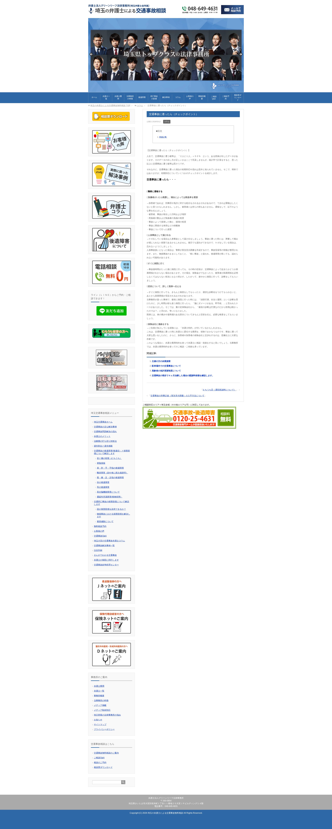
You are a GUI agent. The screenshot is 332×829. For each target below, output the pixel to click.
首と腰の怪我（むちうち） (109, 458)
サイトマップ (100, 724)
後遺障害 (142, 97)
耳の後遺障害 (103, 487)
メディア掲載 (100, 705)
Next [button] (241, 54)
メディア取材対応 (102, 710)
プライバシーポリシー (104, 729)
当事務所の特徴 (130, 97)
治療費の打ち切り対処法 (105, 441)
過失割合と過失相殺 (103, 446)
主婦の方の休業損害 (161, 361)
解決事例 (166, 97)
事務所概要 (202, 97)
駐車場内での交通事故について (166, 366)
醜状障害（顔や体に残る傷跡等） (112, 473)
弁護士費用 (118, 97)
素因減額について (105, 521)
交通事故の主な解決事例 (105, 427)
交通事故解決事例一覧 (104, 545)
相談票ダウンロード (237, 97)
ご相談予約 (225, 97)
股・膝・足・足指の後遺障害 (110, 477)
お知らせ (98, 720)
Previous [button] (91, 54)
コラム (178, 97)
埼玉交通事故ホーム (103, 422)
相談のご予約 (100, 762)
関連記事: (163, 137)
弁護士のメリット (102, 436)
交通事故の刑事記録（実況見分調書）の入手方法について (177, 396)
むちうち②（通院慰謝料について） (219, 390)
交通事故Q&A (100, 536)
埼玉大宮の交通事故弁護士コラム (109, 541)
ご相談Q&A (214, 97)
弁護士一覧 (106, 97)
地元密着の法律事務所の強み (107, 715)
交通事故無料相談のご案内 (106, 753)
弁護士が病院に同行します (106, 560)
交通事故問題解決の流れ (105, 431)
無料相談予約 (100, 526)
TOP (110, 105)
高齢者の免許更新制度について (166, 371)
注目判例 (98, 550)
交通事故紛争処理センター (106, 565)
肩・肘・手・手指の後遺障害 (110, 468)
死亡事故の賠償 (154, 97)
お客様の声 (189, 97)
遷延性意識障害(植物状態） (109, 497)
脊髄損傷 (101, 463)
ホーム (94, 97)
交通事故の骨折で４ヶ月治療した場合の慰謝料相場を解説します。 (183, 375)
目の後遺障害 (103, 482)
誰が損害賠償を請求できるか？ (111, 509)
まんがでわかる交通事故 (105, 555)
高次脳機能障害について (108, 492)
